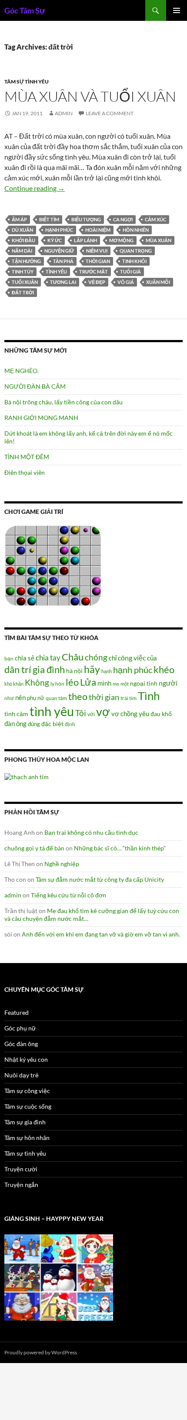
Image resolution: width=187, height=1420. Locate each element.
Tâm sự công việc (27, 1090)
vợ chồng (124, 713)
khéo (164, 669)
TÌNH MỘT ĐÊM (26, 456)
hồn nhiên (136, 230)
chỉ (113, 658)
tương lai (63, 282)
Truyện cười (20, 1169)
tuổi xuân (25, 282)
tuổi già (130, 271)
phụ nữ (35, 697)
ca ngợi (123, 219)
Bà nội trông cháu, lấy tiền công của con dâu (63, 402)
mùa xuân (158, 240)
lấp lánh (85, 240)
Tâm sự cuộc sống (27, 1106)
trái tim (128, 698)
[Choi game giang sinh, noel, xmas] (58, 1276)
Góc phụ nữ (20, 1028)
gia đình (49, 669)
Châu (72, 657)
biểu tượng (86, 219)
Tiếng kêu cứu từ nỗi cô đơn (68, 895)
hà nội (74, 670)
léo (72, 682)
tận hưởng (26, 261)
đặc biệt (52, 723)
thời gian (98, 261)
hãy (92, 669)
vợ (103, 711)
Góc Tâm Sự (24, 10)
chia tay (48, 657)
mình (104, 683)
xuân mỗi (158, 282)
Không (37, 682)
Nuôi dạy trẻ (21, 1075)
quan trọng (136, 250)
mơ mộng (121, 240)
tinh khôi (134, 261)
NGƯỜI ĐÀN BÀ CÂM (35, 386)
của (152, 658)
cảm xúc (155, 219)
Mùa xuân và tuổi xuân (90, 96)
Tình (149, 696)
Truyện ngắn (21, 1184)
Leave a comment (110, 113)
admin (64, 113)
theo (77, 696)
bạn (8, 658)
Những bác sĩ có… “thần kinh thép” (120, 848)
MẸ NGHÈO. (21, 370)
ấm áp (19, 219)
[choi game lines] (53, 565)
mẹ (116, 684)
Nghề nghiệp (61, 863)
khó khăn (13, 684)
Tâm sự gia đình (25, 1122)
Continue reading (34, 188)
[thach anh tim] (26, 776)
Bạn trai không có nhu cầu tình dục (91, 832)
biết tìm (49, 219)
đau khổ (161, 713)
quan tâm (56, 698)
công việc (132, 658)
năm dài (22, 250)
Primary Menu (176, 10)
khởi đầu (23, 240)
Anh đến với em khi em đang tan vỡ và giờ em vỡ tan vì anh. (101, 934)
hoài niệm (97, 230)
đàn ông (15, 723)
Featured (16, 1012)
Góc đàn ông (21, 1043)
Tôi (80, 713)
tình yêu (56, 271)
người (168, 683)
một (124, 684)
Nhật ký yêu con (26, 1059)
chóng (96, 657)
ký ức (54, 240)
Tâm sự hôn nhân (27, 1137)
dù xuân (22, 230)
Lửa (88, 682)
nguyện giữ (59, 250)
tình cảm (16, 713)
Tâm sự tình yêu (26, 81)
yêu (144, 713)
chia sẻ (24, 658)
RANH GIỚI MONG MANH (41, 417)
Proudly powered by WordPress (40, 1352)
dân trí (17, 669)
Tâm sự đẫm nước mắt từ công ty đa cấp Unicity (100, 879)
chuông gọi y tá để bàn (34, 848)
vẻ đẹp (96, 282)
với (91, 714)
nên (20, 697)
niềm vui (96, 250)
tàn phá (63, 261)
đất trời (23, 292)
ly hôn (57, 684)
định (70, 724)
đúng (34, 723)
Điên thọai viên (24, 472)
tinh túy (22, 271)
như (9, 698)
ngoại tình (143, 683)
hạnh (106, 671)
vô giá (125, 282)
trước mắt (93, 271)
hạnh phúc (59, 230)
